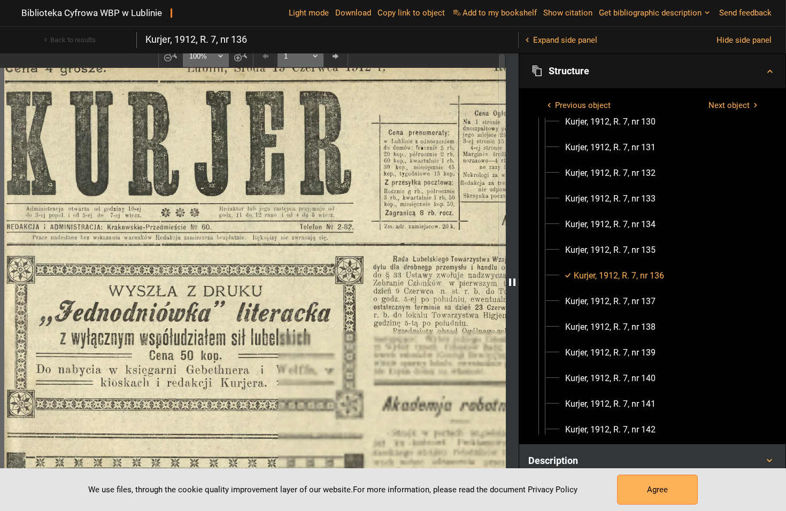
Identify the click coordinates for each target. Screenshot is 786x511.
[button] (652, 71)
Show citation (567, 13)
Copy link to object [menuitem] (411, 13)
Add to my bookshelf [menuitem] (500, 13)
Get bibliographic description (650, 13)
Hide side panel (744, 40)
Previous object (583, 105)
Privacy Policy (552, 489)
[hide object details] (512, 282)
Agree (657, 489)
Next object (729, 105)
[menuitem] (610, 122)
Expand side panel (565, 40)
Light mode (309, 13)
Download (353, 13)
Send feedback (745, 13)
